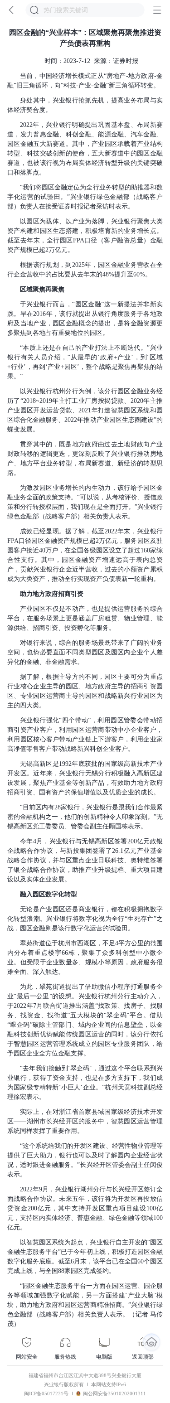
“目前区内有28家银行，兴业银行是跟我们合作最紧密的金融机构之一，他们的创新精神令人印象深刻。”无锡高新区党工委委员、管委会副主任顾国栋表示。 (85, 817)
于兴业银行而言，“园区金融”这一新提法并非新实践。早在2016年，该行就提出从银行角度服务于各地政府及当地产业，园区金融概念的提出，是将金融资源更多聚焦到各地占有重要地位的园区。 (85, 318)
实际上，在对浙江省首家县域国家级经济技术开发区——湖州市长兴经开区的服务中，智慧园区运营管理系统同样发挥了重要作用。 (85, 1121)
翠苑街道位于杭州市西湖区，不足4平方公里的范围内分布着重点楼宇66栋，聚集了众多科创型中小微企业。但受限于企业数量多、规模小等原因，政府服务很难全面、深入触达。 (85, 957)
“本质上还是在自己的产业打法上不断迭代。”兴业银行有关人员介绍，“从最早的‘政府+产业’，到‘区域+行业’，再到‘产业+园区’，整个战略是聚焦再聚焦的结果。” (85, 362)
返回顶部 (143, 1357)
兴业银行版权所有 (64, 1384)
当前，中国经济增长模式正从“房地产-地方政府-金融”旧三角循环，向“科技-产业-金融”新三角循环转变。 (85, 81)
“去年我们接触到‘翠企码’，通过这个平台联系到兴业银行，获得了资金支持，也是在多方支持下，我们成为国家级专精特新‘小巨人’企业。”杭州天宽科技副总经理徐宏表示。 (85, 1082)
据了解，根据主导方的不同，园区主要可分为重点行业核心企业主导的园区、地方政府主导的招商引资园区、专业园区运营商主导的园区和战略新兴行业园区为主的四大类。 (85, 691)
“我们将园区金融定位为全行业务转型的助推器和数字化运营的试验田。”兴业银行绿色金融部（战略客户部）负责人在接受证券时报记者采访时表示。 (85, 197)
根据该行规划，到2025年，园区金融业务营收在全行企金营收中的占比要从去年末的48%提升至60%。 (85, 269)
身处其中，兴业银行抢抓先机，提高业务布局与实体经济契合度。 (85, 105)
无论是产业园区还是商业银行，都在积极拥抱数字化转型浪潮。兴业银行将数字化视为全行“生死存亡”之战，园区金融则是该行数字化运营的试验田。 (85, 919)
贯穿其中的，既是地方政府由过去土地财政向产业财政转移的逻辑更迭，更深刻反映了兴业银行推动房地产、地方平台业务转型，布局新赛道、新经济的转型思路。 (85, 458)
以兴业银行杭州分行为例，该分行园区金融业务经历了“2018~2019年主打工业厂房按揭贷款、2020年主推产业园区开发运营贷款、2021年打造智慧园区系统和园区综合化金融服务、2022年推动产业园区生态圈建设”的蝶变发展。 (85, 410)
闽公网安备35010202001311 (114, 1393)
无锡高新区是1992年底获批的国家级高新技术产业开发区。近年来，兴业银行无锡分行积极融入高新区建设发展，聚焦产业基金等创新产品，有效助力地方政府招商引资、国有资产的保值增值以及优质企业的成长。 (85, 778)
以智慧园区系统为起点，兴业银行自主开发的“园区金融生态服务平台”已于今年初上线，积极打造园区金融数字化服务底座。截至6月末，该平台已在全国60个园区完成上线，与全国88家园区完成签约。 (85, 1256)
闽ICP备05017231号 (46, 1393)
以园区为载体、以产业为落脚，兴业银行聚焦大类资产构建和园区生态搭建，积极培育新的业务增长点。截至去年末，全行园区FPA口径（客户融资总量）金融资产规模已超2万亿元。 (85, 235)
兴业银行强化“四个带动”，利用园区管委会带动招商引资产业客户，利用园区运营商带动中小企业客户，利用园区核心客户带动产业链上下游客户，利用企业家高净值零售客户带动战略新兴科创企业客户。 (85, 734)
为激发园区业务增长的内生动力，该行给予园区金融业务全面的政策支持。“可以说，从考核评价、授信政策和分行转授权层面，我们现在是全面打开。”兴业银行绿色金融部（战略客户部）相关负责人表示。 (85, 502)
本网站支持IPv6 (108, 1384)
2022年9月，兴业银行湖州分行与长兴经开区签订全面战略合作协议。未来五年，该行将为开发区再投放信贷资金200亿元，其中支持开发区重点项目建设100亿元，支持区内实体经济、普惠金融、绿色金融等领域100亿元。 (85, 1208)
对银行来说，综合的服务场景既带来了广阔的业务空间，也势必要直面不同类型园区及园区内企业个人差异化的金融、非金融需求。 (85, 652)
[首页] (151, 1341)
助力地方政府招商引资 (51, 593)
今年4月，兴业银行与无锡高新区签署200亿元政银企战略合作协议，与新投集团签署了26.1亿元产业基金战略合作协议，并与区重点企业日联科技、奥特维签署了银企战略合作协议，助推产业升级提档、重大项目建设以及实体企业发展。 (85, 860)
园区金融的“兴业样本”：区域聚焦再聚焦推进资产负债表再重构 (85, 38)
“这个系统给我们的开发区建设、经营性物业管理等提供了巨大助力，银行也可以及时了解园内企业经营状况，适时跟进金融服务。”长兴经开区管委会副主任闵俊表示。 (85, 1160)
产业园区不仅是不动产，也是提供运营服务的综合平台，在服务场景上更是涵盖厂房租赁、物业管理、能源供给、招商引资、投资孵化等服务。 (85, 618)
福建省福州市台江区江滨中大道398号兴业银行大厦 (85, 1375)
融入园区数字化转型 (48, 894)
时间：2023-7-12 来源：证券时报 (91, 61)
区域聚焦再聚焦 (42, 289)
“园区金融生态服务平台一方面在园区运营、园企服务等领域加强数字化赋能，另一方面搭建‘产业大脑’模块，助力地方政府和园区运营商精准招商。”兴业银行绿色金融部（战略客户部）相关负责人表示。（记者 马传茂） (85, 1304)
